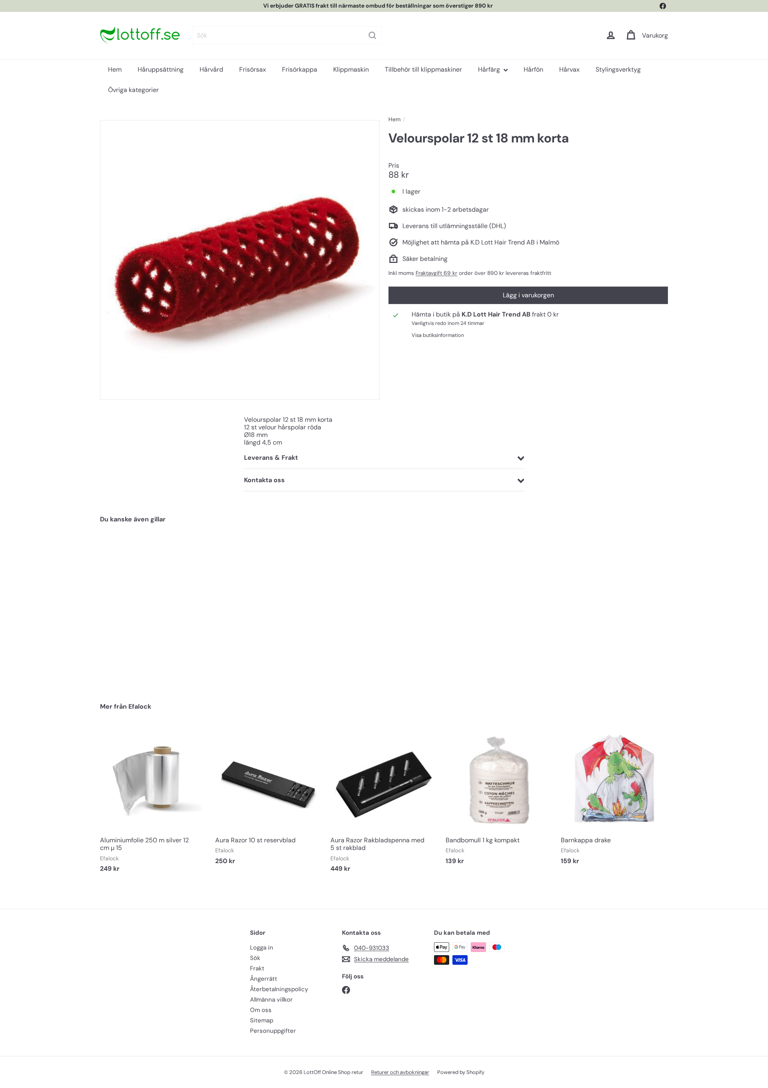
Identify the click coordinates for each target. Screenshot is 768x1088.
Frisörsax (252, 69)
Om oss (261, 1010)
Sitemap (261, 1020)
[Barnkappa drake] (614, 800)
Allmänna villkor (271, 1000)
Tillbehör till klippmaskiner (423, 69)
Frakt (257, 968)
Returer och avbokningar (400, 1072)
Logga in (261, 948)
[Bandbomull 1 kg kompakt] (499, 800)
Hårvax (569, 69)
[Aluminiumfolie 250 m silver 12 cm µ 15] (153, 804)
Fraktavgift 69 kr (436, 273)
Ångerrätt (263, 979)
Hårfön (533, 69)
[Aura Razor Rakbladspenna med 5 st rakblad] (384, 804)
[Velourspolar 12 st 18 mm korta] (144, 607)
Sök (255, 958)
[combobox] (287, 35)
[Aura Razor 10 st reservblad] (268, 800)
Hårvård (211, 69)
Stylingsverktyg (618, 69)
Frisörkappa (299, 69)
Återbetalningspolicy (279, 989)
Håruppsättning (161, 69)
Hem (115, 69)
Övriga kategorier (133, 90)
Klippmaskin (351, 69)
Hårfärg (490, 69)
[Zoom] (239, 259)
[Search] (372, 35)
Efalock (139, 706)
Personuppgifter (273, 1031)
